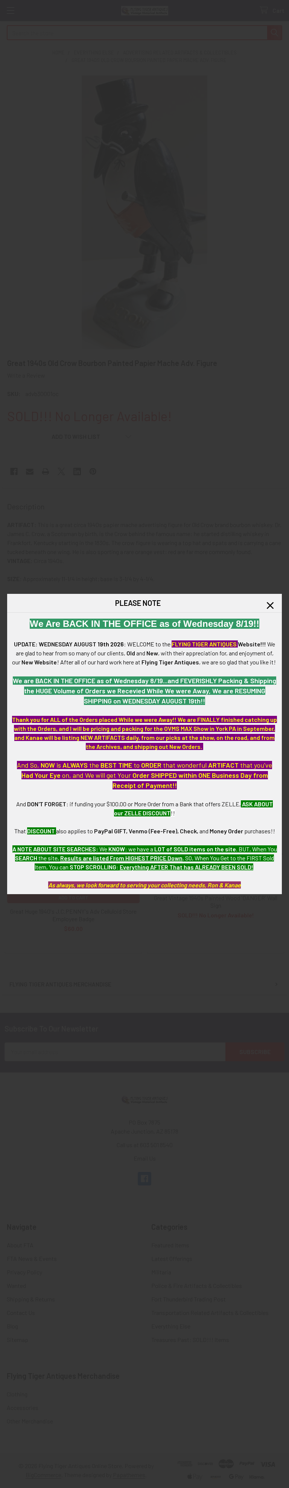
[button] (270, 605)
